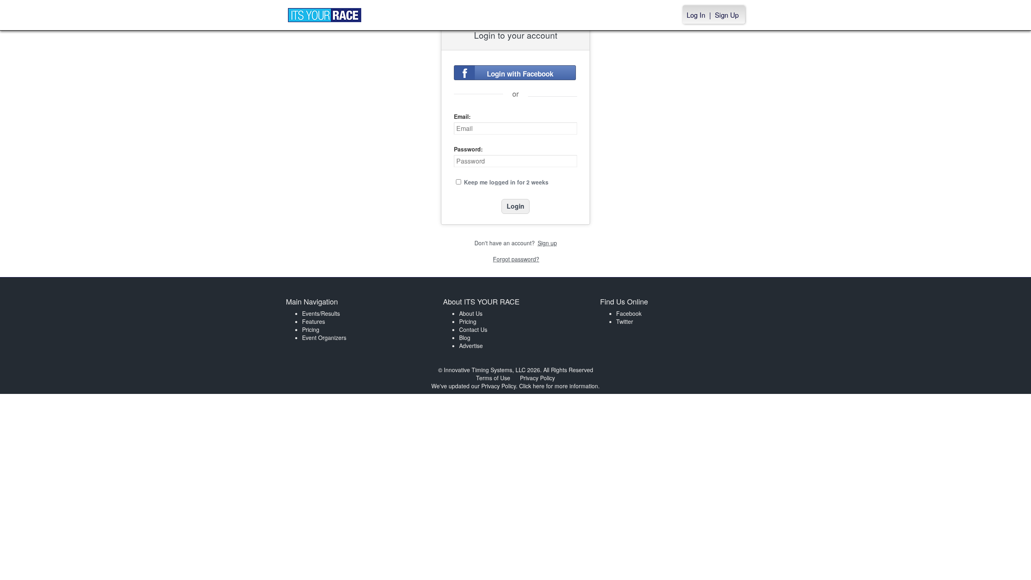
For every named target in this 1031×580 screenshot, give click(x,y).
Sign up (547, 243)
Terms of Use (493, 378)
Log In (696, 15)
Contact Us (473, 329)
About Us (470, 313)
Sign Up (727, 15)
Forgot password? (516, 259)
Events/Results (321, 313)
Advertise (471, 346)
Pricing (310, 329)
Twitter (624, 321)
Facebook (629, 313)
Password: (468, 149)
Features (313, 321)
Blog (464, 338)
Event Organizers (324, 338)
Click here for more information (558, 386)
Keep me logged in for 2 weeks (506, 182)
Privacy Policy (537, 378)
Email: (462, 116)
